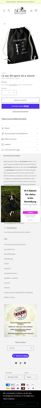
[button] (4, 10)
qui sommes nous (9, 249)
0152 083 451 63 (12, 228)
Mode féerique (8, 259)
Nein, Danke (30, 220)
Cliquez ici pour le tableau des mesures (14, 119)
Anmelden (30, 212)
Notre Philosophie (9, 254)
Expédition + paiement (11, 278)
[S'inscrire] (31, 348)
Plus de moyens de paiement (20, 111)
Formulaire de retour (10, 273)
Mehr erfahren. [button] (9, 399)
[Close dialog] (39, 187)
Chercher (7, 287)
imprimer (7, 283)
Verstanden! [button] (20, 404)
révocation (7, 268)
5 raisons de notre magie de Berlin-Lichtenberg (18, 292)
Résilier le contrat (9, 297)
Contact (6, 263)
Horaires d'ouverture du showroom (15, 244)
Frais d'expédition (13, 84)
